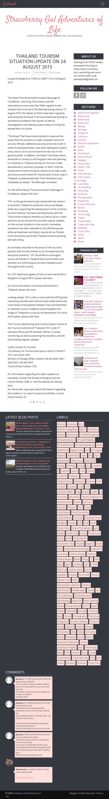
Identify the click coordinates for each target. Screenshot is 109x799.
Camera (65, 470)
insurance (62, 554)
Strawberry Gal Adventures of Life (54, 25)
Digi (78, 491)
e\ (101, 491)
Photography (85, 197)
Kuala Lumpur (76, 569)
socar (81, 637)
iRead (80, 238)
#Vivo (99, 444)
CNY (99, 481)
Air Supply (96, 450)
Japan (68, 564)
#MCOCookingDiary (88, 112)
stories (83, 642)
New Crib (77, 600)
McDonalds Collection (68, 585)
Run (73, 631)
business (96, 465)
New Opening (91, 600)
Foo (80, 507)
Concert (82, 139)
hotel (68, 538)
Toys (84, 652)
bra (88, 465)
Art (90, 455)
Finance (72, 507)
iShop (81, 241)
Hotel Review (84, 173)
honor (60, 538)
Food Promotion (80, 512)
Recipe (81, 207)
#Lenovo (72, 424)
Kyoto (88, 569)
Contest (72, 486)
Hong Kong (94, 533)
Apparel (61, 455)
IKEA (59, 548)
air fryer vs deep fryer (24, 777)
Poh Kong (94, 616)
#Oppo (61, 434)
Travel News (40, 72)
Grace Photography (82, 528)
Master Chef (63, 580)
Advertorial (83, 119)
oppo (94, 606)
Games (72, 522)
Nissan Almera (73, 606)
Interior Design (77, 554)
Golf (86, 522)
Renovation (63, 631)
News (60, 606)
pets (59, 616)
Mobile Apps (78, 590)
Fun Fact (78, 517)
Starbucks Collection (67, 642)
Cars (82, 470)
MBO (75, 580)
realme (79, 626)
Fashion (61, 507)
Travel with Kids (86, 224)
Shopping (83, 211)
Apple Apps (73, 455)
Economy (62, 496)
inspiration (96, 548)
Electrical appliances (88, 143)
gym (96, 528)
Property (94, 621)
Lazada (73, 574)
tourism (76, 652)
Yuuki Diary (84, 231)
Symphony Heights (66, 647)
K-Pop (94, 564)
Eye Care (87, 502)
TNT (67, 652)
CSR (87, 486)
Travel (81, 217)
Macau (95, 574)
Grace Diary (84, 163)
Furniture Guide (93, 517)
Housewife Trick (65, 543)
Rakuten (70, 626)
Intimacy (91, 554)
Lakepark (62, 574)
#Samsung (83, 116)
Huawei (80, 543)
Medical (86, 585)
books (81, 465)
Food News (83, 153)
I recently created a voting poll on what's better (32, 770)
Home (81, 170)
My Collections (64, 595)
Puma (60, 626)
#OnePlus (93, 429)
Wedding (82, 227)
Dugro (94, 491)
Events (81, 146)
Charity (90, 470)
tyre (99, 657)
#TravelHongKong (89, 434)
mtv (98, 590)
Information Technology (77, 548)
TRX (93, 657)
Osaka (60, 611)
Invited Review (64, 559)
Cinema (90, 481)
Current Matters (65, 491)
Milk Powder (63, 590)
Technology (84, 214)
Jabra (60, 564)
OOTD (86, 606)
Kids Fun (61, 569)
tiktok (60, 652)
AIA (87, 450)
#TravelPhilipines (85, 439)
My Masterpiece (83, 595)
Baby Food (76, 460)
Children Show (64, 481)
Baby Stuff (83, 122)
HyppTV (90, 543)
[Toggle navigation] (103, 4)
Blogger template (78, 793)
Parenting (83, 190)
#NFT (83, 429)
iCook (81, 234)
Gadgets (82, 160)
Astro (97, 455)
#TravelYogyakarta (85, 444)
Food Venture (85, 156)
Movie (90, 590)
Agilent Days (77, 450)
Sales (80, 631)
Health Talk (84, 166)
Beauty (81, 126)
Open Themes (96, 793)
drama (85, 491)
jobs (86, 564)
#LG (81, 424)
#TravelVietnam (65, 444)
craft (80, 486)
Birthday (82, 129)
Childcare (82, 136)
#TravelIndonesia (66, 439)
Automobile (63, 460)
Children (85, 476)
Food (80, 150)
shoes (60, 637)
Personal (82, 194)
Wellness (81, 663)
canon (74, 470)
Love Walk (83, 183)
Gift (80, 522)
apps (83, 455)
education (74, 496)
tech (80, 647)
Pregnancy (83, 200)
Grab (93, 522)
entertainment (64, 502)
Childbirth (83, 133)
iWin (97, 559)
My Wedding (84, 187)
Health (60, 533)
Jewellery (77, 564)
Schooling (90, 631)
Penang (82, 611)
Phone (67, 616)
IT (91, 559)
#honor (61, 424)
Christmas (79, 481)
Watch (60, 663)
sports (89, 637)
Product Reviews (86, 204)
